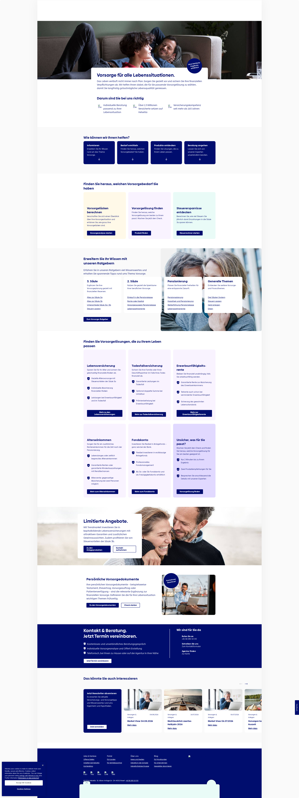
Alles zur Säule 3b (94, 301)
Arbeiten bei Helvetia (91, 763)
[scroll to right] (247, 684)
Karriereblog (88, 766)
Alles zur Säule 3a (94, 297)
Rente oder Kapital (135, 301)
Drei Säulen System (216, 297)
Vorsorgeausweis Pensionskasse (141, 305)
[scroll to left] (242, 684)
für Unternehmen (160, 763)
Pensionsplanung (175, 297)
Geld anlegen (214, 305)
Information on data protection (28, 778)
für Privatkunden (160, 759)
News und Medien (137, 759)
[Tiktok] (113, 774)
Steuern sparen (94, 308)
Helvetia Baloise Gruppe (140, 766)
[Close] (42, 765)
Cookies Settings (24, 789)
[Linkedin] (106, 774)
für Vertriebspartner (114, 763)
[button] (101, 233)
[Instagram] (99, 774)
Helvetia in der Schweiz (139, 763)
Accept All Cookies (23, 783)
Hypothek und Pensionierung (181, 301)
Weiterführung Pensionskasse (181, 305)
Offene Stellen (89, 759)
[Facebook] (85, 774)
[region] (24, 779)
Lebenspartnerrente (136, 308)
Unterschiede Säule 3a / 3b (99, 305)
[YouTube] (92, 774)
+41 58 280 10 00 (132, 780)
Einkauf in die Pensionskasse (140, 297)
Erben (210, 308)
